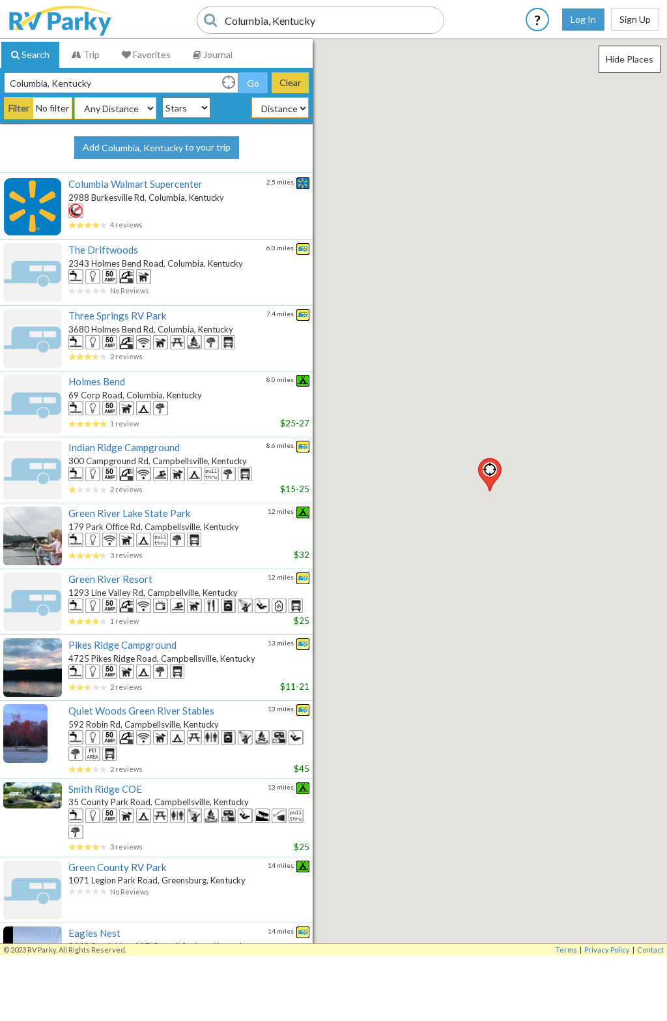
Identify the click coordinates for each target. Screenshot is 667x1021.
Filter (18, 107)
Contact (650, 949)
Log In (583, 19)
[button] (490, 475)
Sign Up (635, 19)
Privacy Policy (607, 949)
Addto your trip (157, 147)
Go (253, 83)
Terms (566, 949)
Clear (290, 82)
